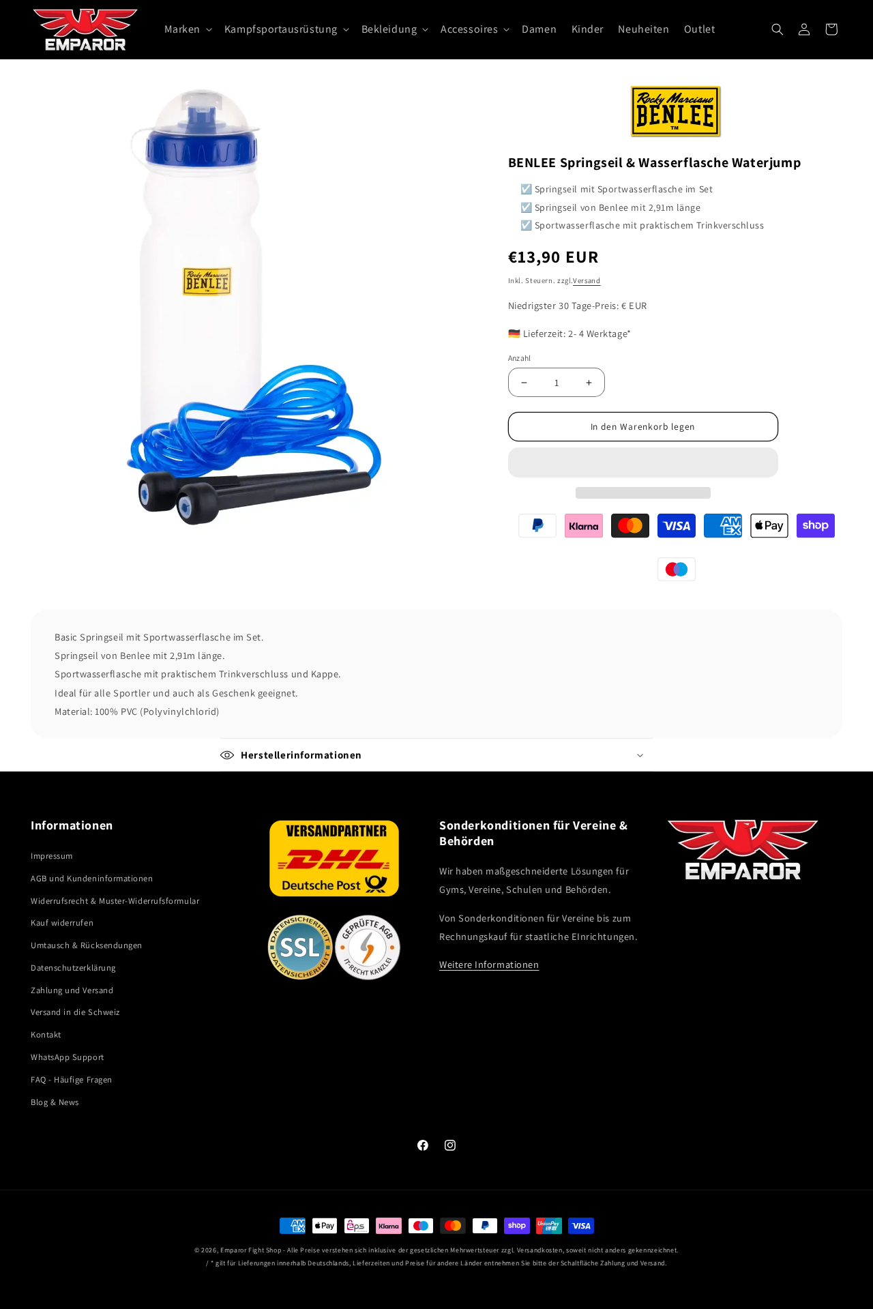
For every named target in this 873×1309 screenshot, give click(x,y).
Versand (586, 280)
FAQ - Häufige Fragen (72, 1079)
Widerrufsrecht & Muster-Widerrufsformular (115, 901)
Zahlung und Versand (72, 990)
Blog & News (55, 1102)
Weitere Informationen (489, 964)
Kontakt (46, 1034)
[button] (643, 462)
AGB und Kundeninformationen (92, 878)
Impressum (52, 856)
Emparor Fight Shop (250, 1250)
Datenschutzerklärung (73, 967)
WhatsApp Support (67, 1057)
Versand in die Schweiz (75, 1012)
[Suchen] (777, 29)
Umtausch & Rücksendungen (87, 945)
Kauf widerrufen (62, 922)
